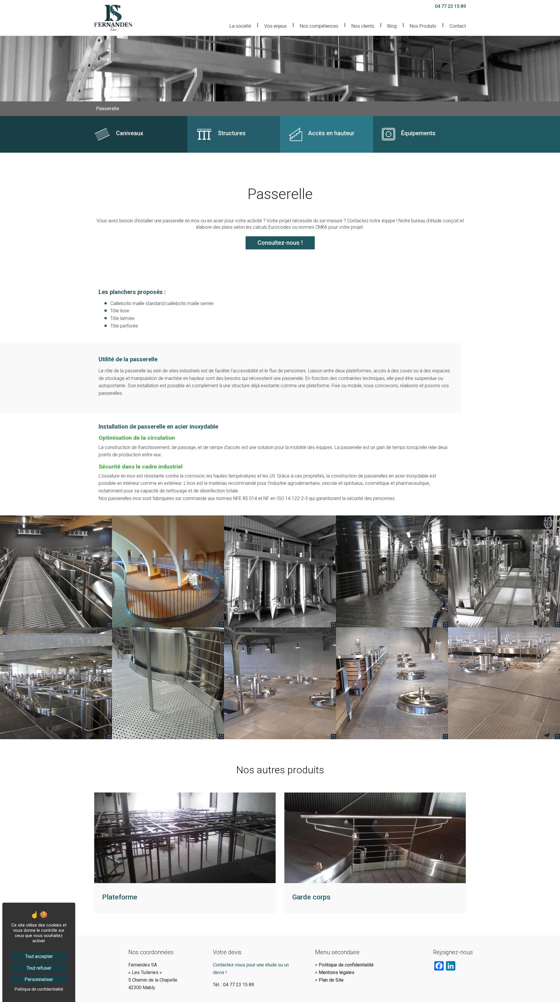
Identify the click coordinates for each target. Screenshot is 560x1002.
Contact (457, 26)
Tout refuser (39, 968)
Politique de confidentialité (346, 965)
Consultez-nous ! (280, 242)
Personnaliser (38, 979)
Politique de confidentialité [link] (39, 989)
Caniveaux (104, 119)
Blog (392, 26)
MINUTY (102, 796)
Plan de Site (331, 980)
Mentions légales (336, 972)
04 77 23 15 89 (450, 6)
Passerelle (107, 108)
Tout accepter (39, 956)
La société (240, 26)
